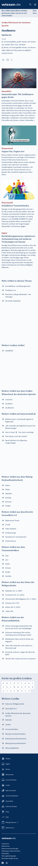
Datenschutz (6, 846)
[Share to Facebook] (7, 60)
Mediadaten (5, 853)
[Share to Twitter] (12, 60)
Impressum (5, 844)
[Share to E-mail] (3, 60)
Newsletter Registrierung (10, 858)
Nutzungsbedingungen (9, 856)
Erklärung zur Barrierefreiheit (11, 851)
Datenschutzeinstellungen (10, 848)
